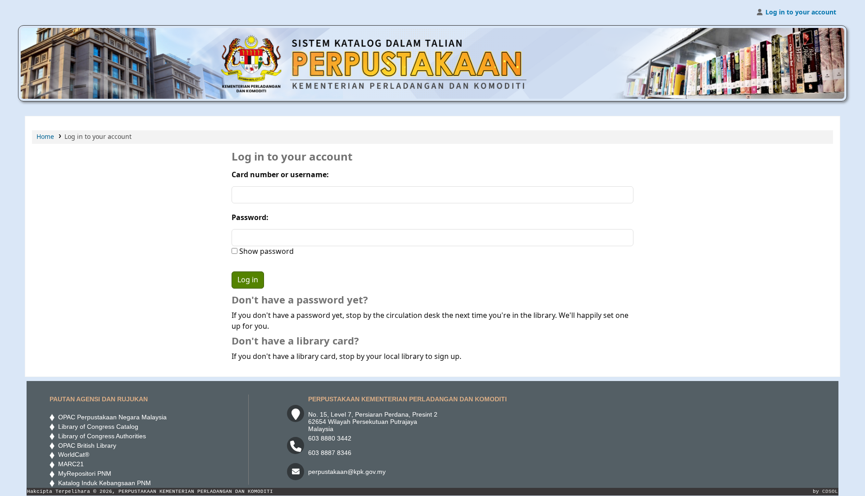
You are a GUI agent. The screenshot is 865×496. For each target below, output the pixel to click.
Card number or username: (280, 175)
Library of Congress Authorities (101, 436)
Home (45, 137)
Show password (265, 251)
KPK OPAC (47, 13)
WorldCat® (72, 454)
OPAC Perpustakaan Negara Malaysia (111, 417)
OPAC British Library (85, 445)
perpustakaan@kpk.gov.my (347, 471)
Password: (250, 217)
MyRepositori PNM (83, 473)
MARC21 (69, 464)
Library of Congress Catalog (96, 426)
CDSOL (830, 491)
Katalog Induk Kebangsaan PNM (103, 483)
